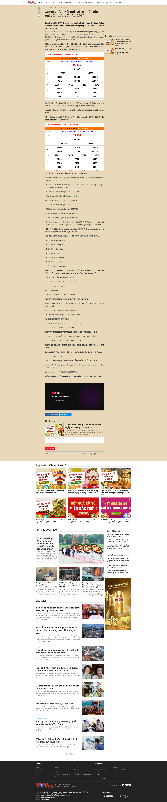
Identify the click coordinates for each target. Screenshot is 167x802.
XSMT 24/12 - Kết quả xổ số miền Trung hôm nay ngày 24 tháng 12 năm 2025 (115, 521)
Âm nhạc (97, 772)
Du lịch (75, 2)
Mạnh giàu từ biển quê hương (82, 777)
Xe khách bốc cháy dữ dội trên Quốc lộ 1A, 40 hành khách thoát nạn (118, 540)
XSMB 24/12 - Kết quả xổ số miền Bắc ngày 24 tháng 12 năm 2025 (82, 521)
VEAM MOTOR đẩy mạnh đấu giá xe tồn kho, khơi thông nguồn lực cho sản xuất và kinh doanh (118, 546)
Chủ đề (97, 775)
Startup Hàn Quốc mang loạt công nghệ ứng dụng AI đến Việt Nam (56, 722)
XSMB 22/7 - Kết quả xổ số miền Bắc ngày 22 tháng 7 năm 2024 (83, 426)
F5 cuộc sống (99, 764)
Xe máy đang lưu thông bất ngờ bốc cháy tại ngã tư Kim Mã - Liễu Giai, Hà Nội (92, 585)
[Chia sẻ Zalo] (39, 12)
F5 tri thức (116, 767)
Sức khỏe (38, 774)
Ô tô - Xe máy (67, 2)
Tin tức (38, 764)
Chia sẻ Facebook (53, 414)
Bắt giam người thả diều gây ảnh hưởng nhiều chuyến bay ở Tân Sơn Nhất (46, 585)
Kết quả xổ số (65, 7)
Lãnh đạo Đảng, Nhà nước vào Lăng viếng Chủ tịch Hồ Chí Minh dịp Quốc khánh (45, 543)
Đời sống (81, 2)
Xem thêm (70, 754)
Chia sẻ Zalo (66, 414)
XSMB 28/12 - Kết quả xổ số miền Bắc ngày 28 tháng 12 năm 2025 (50, 492)
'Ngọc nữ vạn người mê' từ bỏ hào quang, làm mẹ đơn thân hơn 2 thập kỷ (57, 669)
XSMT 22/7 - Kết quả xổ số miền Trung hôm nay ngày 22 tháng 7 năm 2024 (123, 51)
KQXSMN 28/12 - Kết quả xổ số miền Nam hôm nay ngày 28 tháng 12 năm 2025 (115, 493)
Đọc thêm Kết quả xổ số (51, 465)
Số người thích (99, 454)
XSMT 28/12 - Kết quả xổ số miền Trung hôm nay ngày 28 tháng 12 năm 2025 (83, 492)
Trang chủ (48, 7)
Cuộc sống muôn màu (100, 769)
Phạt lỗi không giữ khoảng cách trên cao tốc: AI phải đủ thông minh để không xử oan (56, 630)
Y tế (36, 736)
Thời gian (91, 454)
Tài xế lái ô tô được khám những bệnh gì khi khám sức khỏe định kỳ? (56, 740)
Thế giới (53, 2)
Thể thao (99, 2)
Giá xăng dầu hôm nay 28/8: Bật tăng (54, 703)
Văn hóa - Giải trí (90, 2)
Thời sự (48, 2)
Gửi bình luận (50, 448)
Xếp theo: (84, 454)
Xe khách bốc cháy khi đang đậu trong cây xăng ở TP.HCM (69, 585)
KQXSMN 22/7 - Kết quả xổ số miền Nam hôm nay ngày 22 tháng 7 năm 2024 (123, 42)
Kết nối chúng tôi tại (114, 785)
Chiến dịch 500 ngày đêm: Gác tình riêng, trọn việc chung (118, 535)
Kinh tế (60, 2)
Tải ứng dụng (106, 792)
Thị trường (38, 701)
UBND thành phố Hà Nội (101, 778)
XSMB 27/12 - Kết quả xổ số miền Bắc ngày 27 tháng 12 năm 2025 (50, 521)
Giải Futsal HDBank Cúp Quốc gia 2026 (45, 605)
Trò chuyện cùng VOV (119, 769)
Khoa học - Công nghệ (41, 718)
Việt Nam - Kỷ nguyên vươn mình (82, 774)
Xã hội (37, 624)
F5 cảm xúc (97, 767)
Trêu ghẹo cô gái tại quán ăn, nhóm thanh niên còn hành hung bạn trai (57, 651)
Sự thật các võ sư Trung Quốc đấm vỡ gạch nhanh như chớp (57, 687)
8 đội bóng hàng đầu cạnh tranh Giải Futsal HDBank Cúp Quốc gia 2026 (58, 609)
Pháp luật (38, 647)
